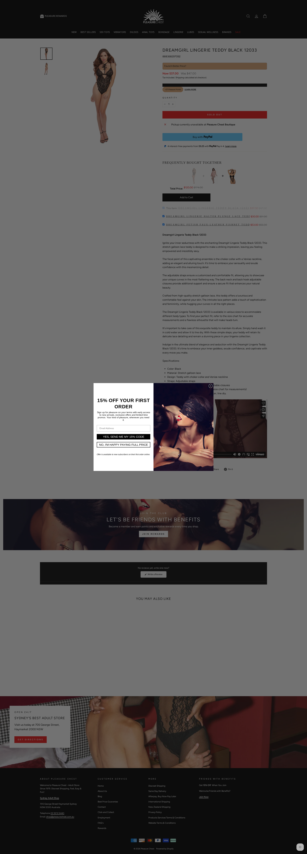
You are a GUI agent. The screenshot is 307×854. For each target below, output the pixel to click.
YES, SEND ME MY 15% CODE (123, 436)
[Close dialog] (210, 386)
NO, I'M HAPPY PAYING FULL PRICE (123, 444)
